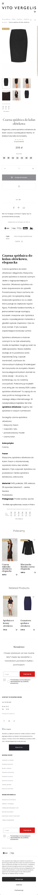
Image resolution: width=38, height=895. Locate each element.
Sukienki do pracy (7, 776)
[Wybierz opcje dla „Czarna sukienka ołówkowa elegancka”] (16, 574)
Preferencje (19, 890)
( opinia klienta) (19, 141)
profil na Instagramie (16, 395)
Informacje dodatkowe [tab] (23, 236)
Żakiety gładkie (6, 784)
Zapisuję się (27, 674)
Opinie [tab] (18, 241)
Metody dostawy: (7, 848)
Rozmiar (19, 153)
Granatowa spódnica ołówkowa (25, 623)
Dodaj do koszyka (20, 177)
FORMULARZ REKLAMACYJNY (10, 808)
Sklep (13, 19)
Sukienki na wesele (7, 760)
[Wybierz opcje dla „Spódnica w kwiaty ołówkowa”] (15, 629)
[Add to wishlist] (19, 186)
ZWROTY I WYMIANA (8, 804)
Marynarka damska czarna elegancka (28, 566)
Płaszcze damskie (7, 789)
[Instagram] (14, 721)
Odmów (19, 885)
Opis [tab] (7, 236)
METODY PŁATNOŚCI (7, 812)
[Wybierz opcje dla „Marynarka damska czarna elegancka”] (34, 572)
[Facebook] (4, 721)
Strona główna (6, 19)
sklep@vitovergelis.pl (8, 713)
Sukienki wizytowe (7, 764)
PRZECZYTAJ (19, 747)
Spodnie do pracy (7, 780)
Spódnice (19, 19)
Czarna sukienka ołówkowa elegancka (7, 567)
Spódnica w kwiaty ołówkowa (8, 623)
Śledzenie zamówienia (9, 800)
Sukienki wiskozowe (8, 772)
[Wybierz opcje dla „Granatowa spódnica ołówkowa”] (33, 629)
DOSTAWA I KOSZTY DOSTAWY (11, 816)
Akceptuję (19, 879)
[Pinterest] (9, 721)
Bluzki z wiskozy (6, 768)
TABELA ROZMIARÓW (8, 820)
